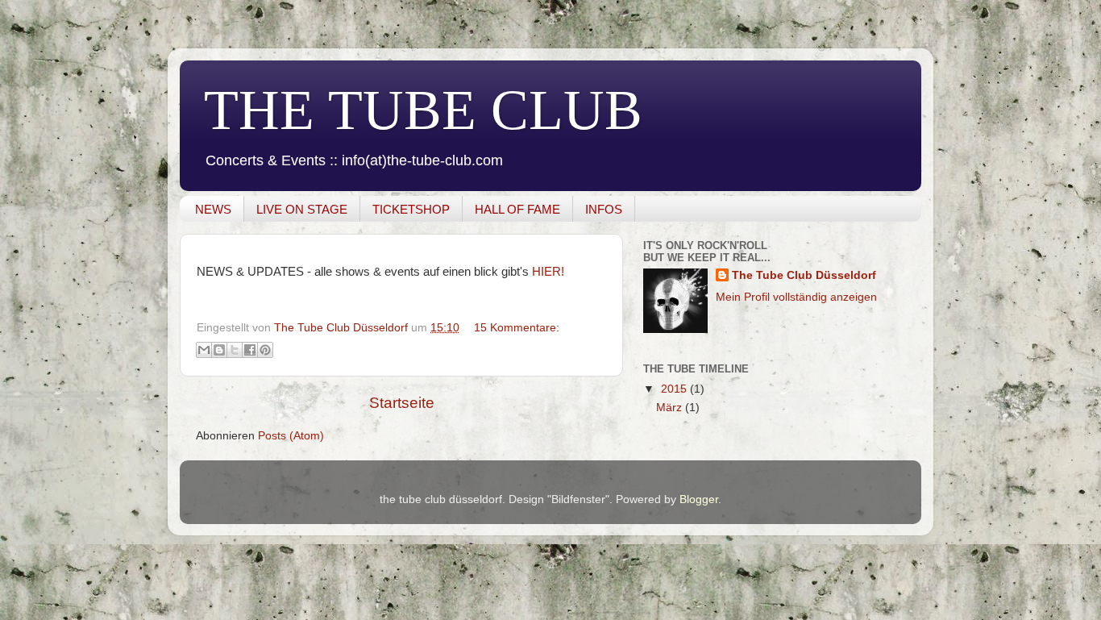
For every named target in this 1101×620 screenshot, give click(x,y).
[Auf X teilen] (234, 350)
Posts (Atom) (291, 436)
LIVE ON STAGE (301, 209)
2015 (675, 389)
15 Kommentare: (516, 328)
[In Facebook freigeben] (250, 350)
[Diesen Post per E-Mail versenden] (204, 350)
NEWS (213, 209)
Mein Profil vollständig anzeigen (796, 297)
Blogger (698, 499)
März (670, 408)
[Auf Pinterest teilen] (265, 350)
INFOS (603, 209)
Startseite (401, 402)
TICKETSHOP (411, 209)
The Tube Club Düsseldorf (804, 275)
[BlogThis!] (219, 350)
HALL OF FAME (517, 209)
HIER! (548, 271)
